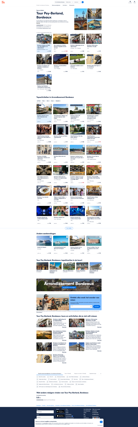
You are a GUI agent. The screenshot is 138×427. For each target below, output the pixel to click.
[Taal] (130, 1)
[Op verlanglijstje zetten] (50, 35)
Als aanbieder (94, 410)
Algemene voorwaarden (70, 417)
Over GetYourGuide (87, 410)
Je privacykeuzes (68, 416)
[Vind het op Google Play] (60, 411)
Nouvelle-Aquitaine (50, 405)
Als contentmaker (95, 412)
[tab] (49, 373)
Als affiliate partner (95, 414)
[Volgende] (101, 266)
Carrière (85, 412)
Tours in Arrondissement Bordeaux (78, 405)
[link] (44, 43)
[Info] (51, 33)
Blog (84, 414)
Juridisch (67, 412)
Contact (67, 410)
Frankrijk (43, 405)
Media (85, 416)
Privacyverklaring (39, 312)
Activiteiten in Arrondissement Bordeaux (62, 405)
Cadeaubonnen (86, 417)
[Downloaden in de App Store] (60, 415)
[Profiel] (134, 1)
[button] (44, 43)
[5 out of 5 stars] (39, 400)
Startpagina (38, 405)
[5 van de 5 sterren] (39, 25)
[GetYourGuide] (3, 2)
